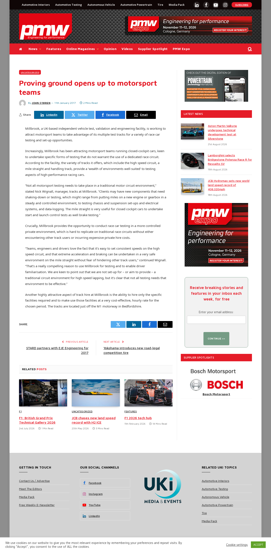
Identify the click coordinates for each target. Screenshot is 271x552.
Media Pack (176, 5)
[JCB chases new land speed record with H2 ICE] (96, 392)
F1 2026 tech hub (138, 418)
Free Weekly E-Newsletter (37, 505)
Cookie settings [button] (237, 544)
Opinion (110, 49)
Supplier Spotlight (153, 49)
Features (53, 49)
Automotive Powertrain (136, 5)
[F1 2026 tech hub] (148, 392)
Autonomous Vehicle (101, 5)
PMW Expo (181, 49)
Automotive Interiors (36, 5)
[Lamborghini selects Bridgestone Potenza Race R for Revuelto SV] (192, 161)
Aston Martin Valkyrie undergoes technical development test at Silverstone (222, 132)
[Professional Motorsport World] (45, 26)
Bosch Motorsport (216, 394)
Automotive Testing (68, 5)
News (33, 49)
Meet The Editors (30, 489)
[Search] (249, 49)
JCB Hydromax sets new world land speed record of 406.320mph (228, 185)
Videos (127, 49)
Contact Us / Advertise (34, 480)
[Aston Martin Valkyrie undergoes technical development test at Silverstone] (192, 131)
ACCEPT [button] (258, 544)
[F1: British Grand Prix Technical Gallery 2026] (43, 392)
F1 (20, 411)
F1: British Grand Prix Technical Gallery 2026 (37, 420)
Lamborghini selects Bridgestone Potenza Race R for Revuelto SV (230, 159)
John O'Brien (41, 102)
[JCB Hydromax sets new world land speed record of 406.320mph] (192, 186)
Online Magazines (80, 49)
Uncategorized (30, 72)
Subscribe (241, 4)
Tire (160, 5)
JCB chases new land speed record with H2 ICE (94, 420)
